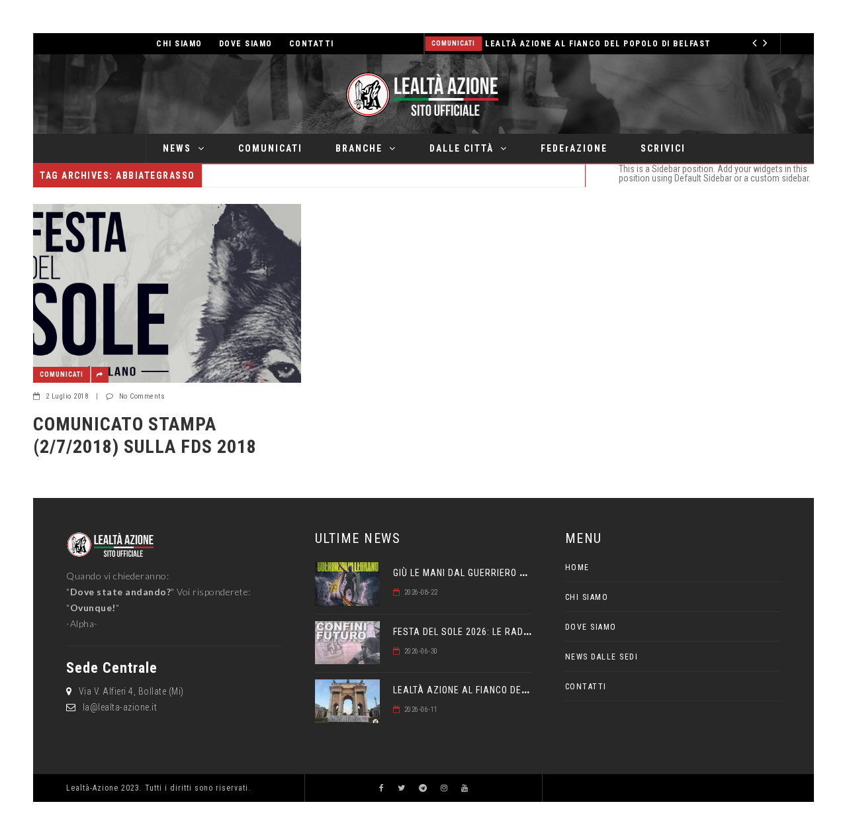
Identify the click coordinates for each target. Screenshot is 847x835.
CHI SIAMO (179, 43)
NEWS (177, 148)
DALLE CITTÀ (461, 148)
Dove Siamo (591, 627)
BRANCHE (358, 148)
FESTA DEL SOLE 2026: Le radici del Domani (491, 631)
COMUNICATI (270, 148)
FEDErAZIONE (574, 148)
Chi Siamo (587, 597)
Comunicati (453, 43)
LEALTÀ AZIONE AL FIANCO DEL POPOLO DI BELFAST (598, 43)
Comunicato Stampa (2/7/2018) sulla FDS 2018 (145, 435)
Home (577, 567)
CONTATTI (311, 43)
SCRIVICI (663, 148)
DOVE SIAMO (246, 43)
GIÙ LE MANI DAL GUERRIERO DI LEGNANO (482, 572)
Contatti (586, 686)
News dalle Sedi (602, 657)
